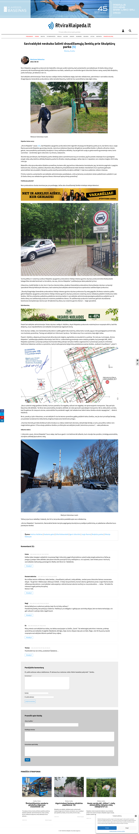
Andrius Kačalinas (36, 534)
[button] (136, 816)
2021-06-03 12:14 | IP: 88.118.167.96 (47, 576)
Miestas (43, 36)
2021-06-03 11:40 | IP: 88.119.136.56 (39, 603)
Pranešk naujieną (108, 36)
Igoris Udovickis (75, 534)
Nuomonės (79, 36)
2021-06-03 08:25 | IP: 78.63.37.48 (37, 626)
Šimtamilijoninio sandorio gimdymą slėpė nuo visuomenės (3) (37, 805)
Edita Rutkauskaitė (62, 534)
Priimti (107, 828)
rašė (38, 146)
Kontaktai (99, 36)
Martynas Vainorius (37, 59)
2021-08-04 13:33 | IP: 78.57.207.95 (39, 554)
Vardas (26, 693)
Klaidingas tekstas (30, 729)
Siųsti (27, 760)
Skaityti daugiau (48, 820)
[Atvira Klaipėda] (69, 29)
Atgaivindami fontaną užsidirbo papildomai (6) (69, 804)
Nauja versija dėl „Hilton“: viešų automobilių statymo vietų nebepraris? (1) (101, 805)
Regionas (85, 36)
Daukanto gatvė (49, 534)
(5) (74, 47)
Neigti (127, 828)
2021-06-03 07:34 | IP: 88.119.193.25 (40, 648)
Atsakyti (29, 566)
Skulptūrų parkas (97, 534)
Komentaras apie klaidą (31, 744)
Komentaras (28, 676)
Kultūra (65, 36)
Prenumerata (29, 36)
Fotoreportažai (51, 36)
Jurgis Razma (86, 534)
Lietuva (92, 36)
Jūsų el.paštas (29, 721)
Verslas (59, 36)
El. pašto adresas (29, 697)
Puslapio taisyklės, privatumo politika (117, 831)
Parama (37, 36)
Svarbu (72, 51)
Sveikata (72, 36)
